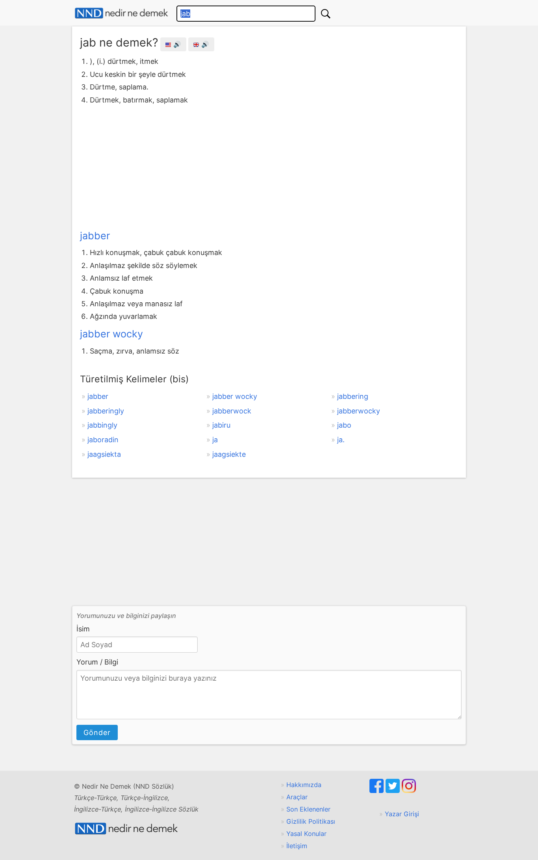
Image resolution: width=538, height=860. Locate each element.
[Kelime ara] (325, 13)
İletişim (296, 846)
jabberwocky (358, 411)
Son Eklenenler (308, 809)
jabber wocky (111, 334)
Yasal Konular (306, 834)
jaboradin (103, 440)
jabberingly (105, 411)
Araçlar (297, 797)
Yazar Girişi (402, 814)
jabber (95, 236)
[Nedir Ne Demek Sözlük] (121, 13)
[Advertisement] (269, 165)
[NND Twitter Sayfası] (394, 791)
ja (215, 440)
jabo (344, 425)
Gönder (97, 732)
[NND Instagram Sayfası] (409, 791)
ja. (341, 440)
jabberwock (231, 411)
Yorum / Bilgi (97, 662)
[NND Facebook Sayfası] (377, 791)
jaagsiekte (229, 454)
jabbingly (102, 425)
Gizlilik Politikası (310, 821)
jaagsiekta (104, 454)
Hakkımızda (303, 785)
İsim (83, 629)
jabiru (221, 425)
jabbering (352, 396)
